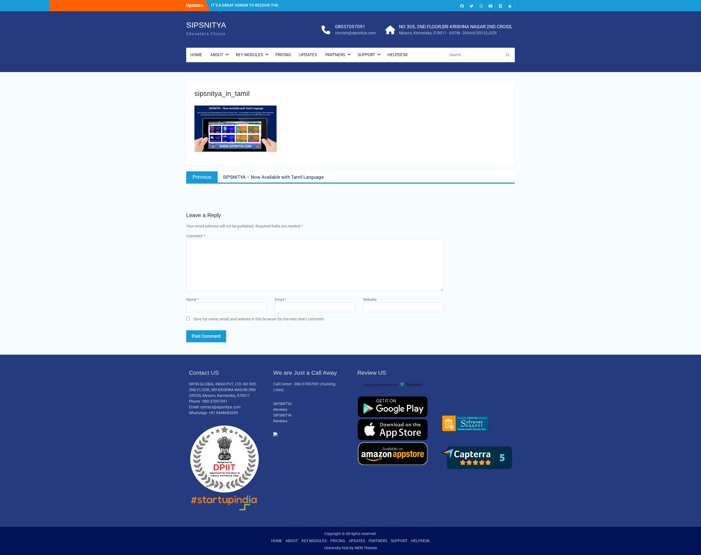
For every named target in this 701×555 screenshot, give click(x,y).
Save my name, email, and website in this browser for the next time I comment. (259, 319)
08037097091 (350, 26)
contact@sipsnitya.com (355, 33)
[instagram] (481, 5)
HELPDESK (397, 54)
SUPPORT (366, 54)
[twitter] (471, 5)
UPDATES (308, 54)
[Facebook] (462, 5)
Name (192, 299)
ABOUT (216, 54)
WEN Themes (366, 548)
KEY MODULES (249, 54)
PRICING (283, 54)
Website (370, 299)
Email (280, 299)
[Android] (500, 5)
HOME (196, 54)
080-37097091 (307, 384)
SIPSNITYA (206, 25)
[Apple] (510, 5)
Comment (195, 236)
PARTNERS (335, 54)
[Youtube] (490, 5)
